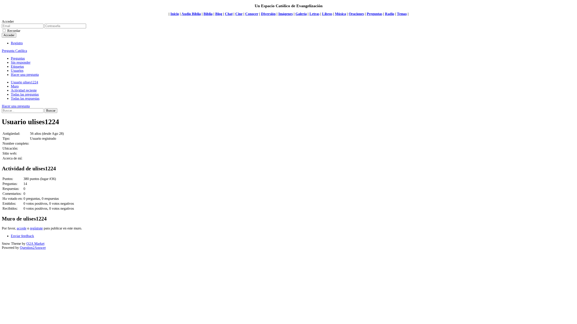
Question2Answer (33, 248)
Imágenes (285, 14)
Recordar (13, 31)
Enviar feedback (22, 236)
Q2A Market (35, 243)
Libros (327, 14)
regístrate (36, 228)
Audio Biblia (191, 14)
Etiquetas (17, 66)
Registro (17, 43)
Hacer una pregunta (25, 74)
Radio (389, 14)
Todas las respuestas (25, 98)
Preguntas (374, 14)
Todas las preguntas (25, 94)
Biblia (208, 14)
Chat (229, 14)
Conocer (251, 14)
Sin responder (20, 62)
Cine (239, 14)
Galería (301, 14)
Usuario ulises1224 (24, 82)
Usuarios (17, 70)
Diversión (268, 14)
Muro (15, 86)
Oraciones (356, 14)
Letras (314, 14)
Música (340, 14)
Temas (402, 14)
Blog (218, 14)
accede (21, 228)
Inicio (174, 14)
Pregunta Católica (14, 51)
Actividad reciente (24, 90)
